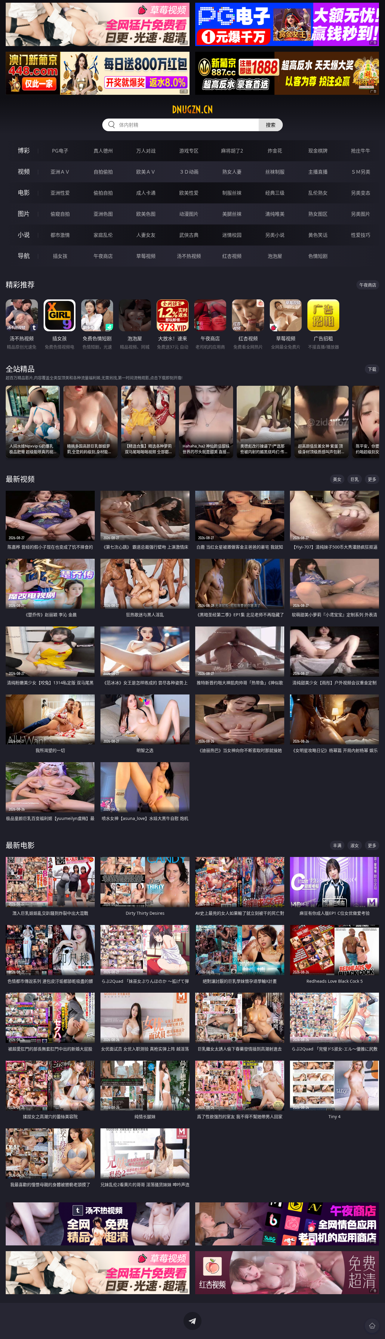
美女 (337, 479)
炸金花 (275, 150)
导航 (24, 256)
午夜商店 (103, 256)
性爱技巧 (360, 235)
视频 (24, 172)
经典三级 (275, 193)
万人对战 (146, 150)
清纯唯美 (275, 214)
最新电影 (20, 845)
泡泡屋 (275, 256)
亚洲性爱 (60, 193)
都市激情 (60, 235)
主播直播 (318, 172)
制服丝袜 (232, 193)
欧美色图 (146, 214)
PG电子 (60, 150)
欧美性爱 (189, 193)
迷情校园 (232, 235)
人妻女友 (146, 235)
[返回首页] (372, 1326)
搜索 (271, 125)
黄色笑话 (318, 235)
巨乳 (354, 479)
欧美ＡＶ (146, 172)
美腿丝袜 (232, 214)
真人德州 (103, 150)
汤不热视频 (189, 256)
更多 (372, 479)
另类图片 (360, 214)
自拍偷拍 (103, 172)
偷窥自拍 (60, 214)
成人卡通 (146, 193)
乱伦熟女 (318, 193)
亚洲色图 (103, 214)
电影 (24, 193)
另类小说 (275, 235)
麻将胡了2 (232, 150)
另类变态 (360, 193)
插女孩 (60, 256)
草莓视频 (146, 256)
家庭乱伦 (103, 235)
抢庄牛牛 (360, 150)
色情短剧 (318, 256)
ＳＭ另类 (360, 172)
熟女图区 (318, 214)
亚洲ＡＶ (60, 172)
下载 (372, 369)
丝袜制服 (275, 172)
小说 (24, 235)
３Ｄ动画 (189, 172)
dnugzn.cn (192, 110)
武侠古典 (189, 235)
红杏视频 (232, 256)
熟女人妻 (232, 172)
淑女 (354, 845)
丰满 (337, 845)
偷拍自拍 (103, 193)
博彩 (24, 151)
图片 (24, 214)
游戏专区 (189, 150)
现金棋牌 (318, 150)
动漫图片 (189, 214)
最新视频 (20, 479)
